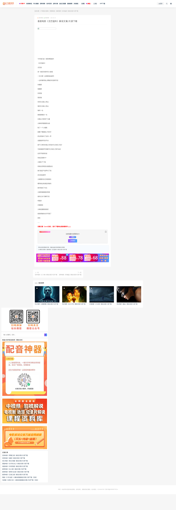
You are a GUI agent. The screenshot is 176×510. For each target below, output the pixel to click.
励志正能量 (62, 3)
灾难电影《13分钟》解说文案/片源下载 (100, 304)
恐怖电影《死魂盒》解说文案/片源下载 (70, 274)
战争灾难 (55, 3)
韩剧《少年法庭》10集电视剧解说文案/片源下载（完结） (20, 477)
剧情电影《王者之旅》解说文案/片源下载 (15, 474)
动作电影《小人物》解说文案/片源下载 (46, 274)
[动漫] (83, 3)
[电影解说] (29, 3)
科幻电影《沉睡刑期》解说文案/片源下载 (46, 304)
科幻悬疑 (36, 3)
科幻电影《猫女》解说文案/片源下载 (127, 304)
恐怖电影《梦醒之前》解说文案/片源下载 (15, 455)
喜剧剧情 (69, 3)
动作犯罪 (49, 3)
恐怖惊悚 (42, 3)
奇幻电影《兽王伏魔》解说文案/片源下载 (15, 461)
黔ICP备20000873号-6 (111, 489)
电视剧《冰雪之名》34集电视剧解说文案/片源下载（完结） (20, 480)
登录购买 (73, 240)
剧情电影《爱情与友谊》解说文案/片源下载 (15, 472)
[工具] (95, 3)
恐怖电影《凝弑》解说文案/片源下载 (13, 458)
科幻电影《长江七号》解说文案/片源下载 (73, 304)
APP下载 (102, 3)
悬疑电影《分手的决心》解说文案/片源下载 (15, 463)
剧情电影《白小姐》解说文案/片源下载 (14, 469)
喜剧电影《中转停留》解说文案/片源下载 (15, 466)
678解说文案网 (44, 11)
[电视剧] (76, 3)
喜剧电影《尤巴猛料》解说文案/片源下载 (57, 249)
